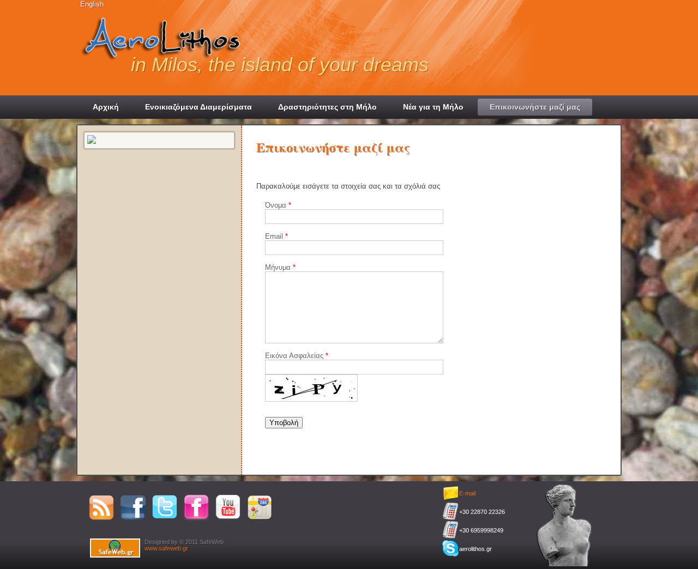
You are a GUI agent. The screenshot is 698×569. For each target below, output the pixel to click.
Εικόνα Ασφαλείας (295, 356)
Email (275, 236)
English (92, 4)
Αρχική (106, 106)
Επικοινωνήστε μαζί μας (535, 106)
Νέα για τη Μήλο (433, 106)
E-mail (467, 493)
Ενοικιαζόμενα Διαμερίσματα (198, 106)
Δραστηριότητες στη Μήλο (327, 106)
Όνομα (276, 205)
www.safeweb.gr (166, 548)
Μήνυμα (279, 267)
